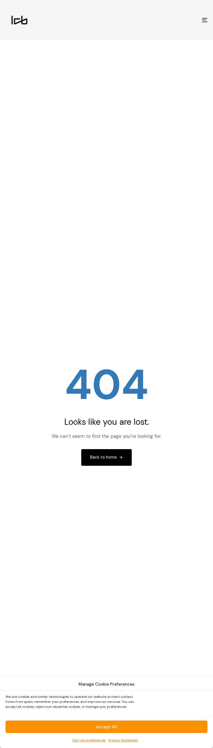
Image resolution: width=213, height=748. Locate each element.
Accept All (106, 727)
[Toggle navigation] (173, 20)
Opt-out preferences (89, 740)
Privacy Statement (123, 740)
